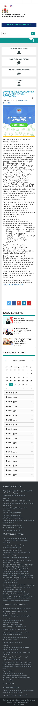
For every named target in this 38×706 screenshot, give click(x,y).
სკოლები (6, 498)
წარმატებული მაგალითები (12, 634)
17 (7, 381)
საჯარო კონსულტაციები (11, 659)
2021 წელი (12, 415)
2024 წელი (12, 401)
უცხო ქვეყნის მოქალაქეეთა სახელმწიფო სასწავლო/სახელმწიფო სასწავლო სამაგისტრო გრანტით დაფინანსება (18, 567)
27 (7, 370)
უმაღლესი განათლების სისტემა (14, 545)
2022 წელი (12, 411)
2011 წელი (12, 461)
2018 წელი (12, 429)
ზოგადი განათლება (19, 49)
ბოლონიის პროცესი (10, 555)
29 (15, 370)
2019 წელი (12, 424)
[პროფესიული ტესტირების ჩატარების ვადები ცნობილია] (19, 118)
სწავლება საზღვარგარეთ (12, 547)
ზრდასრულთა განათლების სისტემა (16, 657)
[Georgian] (5, 6)
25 (11, 384)
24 (7, 384)
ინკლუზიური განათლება (12, 512)
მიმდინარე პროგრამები (11, 515)
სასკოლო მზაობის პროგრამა (13, 527)
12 (15, 377)
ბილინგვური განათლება (12, 530)
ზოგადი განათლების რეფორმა (14, 495)
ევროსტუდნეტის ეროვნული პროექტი (16, 600)
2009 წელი (12, 470)
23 (31, 381)
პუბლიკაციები (8, 671)
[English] (11, 6)
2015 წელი (12, 443)
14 (23, 377)
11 (11, 377)
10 (7, 377)
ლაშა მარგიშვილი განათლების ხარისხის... (23, 330)
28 (11, 370)
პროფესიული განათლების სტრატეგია (17, 608)
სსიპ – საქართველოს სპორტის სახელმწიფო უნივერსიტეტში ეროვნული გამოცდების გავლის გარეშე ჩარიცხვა (19, 587)
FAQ (19, 2)
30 (19, 370)
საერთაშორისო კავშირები (12, 642)
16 (31, 377)
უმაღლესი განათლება (19, 59)
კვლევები (6, 645)
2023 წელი (12, 406)
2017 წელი (12, 433)
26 (15, 384)
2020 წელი (12, 420)
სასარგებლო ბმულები (10, 2)
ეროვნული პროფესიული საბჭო (14, 629)
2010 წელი (12, 465)
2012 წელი (12, 456)
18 (11, 381)
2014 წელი (12, 447)
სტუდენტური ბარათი (10, 582)
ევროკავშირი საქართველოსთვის (15, 695)
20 (19, 381)
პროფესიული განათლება (19, 70)
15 (27, 377)
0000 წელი (12, 474)
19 (15, 381)
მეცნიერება (19, 80)
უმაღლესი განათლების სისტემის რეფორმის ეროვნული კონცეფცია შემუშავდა (15, 540)
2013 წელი (12, 452)
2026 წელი (12, 392)
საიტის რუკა (27, 2)
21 (23, 381)
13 (19, 377)
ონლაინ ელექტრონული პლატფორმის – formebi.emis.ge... (23, 341)
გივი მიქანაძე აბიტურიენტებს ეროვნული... (24, 319)
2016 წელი (12, 438)
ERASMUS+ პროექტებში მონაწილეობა (16, 557)
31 (23, 370)
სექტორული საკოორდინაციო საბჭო (16, 632)
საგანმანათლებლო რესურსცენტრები (16, 500)
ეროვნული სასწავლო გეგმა (13, 518)
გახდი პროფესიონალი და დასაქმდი (16, 637)
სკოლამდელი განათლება (12, 525)
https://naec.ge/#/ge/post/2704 (13, 284)
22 (27, 381)
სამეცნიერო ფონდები (11, 687)
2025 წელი (12, 397)
